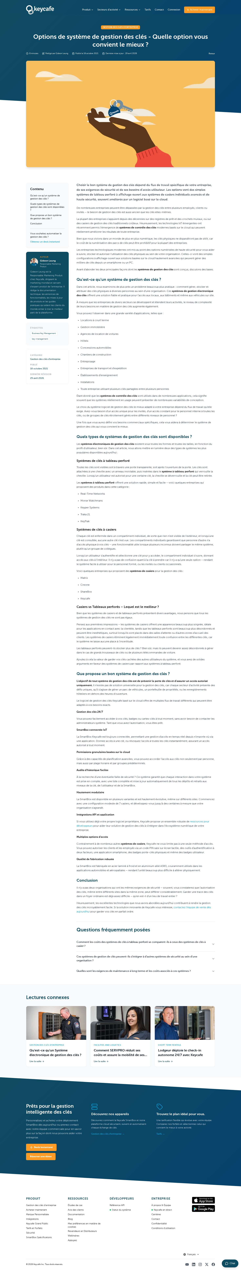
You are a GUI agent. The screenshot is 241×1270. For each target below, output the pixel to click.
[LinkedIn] (193, 1264)
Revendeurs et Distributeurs (82, 1231)
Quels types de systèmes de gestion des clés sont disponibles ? (47, 207)
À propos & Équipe (161, 1205)
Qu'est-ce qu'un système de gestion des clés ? (45, 197)
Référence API (117, 1205)
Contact (159, 10)
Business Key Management (44, 333)
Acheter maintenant (201, 10)
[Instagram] (200, 1264)
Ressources (131, 10)
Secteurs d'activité (107, 10)
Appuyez (72, 1240)
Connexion (174, 10)
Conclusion (36, 223)
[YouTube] (187, 1264)
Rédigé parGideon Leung (56, 54)
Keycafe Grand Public (37, 1224)
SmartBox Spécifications (39, 1237)
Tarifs (148, 10)
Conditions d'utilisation (163, 1228)
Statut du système (121, 1210)
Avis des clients (76, 1210)
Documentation (76, 1214)
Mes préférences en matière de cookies (84, 1225)
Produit (86, 10)
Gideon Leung (48, 261)
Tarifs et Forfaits (34, 1228)
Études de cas (75, 1205)
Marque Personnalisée (37, 1214)
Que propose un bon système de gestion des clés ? (45, 217)
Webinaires (73, 1236)
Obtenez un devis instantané (45, 242)
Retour (212, 54)
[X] (206, 1264)
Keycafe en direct (163, 1210)
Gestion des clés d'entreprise (41, 1205)
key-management (40, 339)
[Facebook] (213, 1264)
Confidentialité (159, 1224)
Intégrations (32, 1219)
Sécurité (30, 1233)
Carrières (156, 1214)
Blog (70, 1219)
